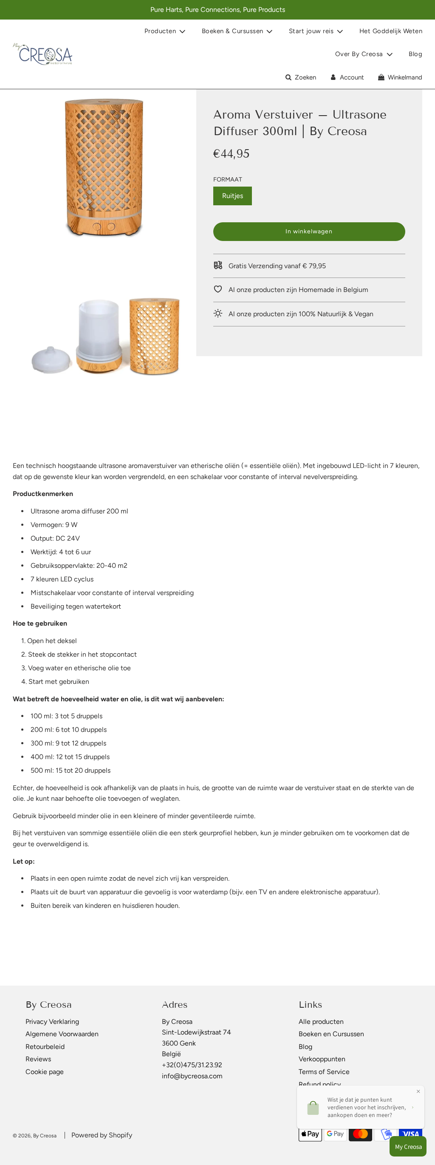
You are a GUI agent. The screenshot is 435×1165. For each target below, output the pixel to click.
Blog (415, 54)
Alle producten (321, 1022)
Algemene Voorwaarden (62, 1034)
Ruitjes (232, 196)
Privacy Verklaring (52, 1022)
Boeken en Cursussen (331, 1034)
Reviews (38, 1059)
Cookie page (44, 1072)
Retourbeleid (45, 1047)
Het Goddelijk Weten (391, 31)
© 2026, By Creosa (34, 1136)
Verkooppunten (322, 1059)
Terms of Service (324, 1072)
